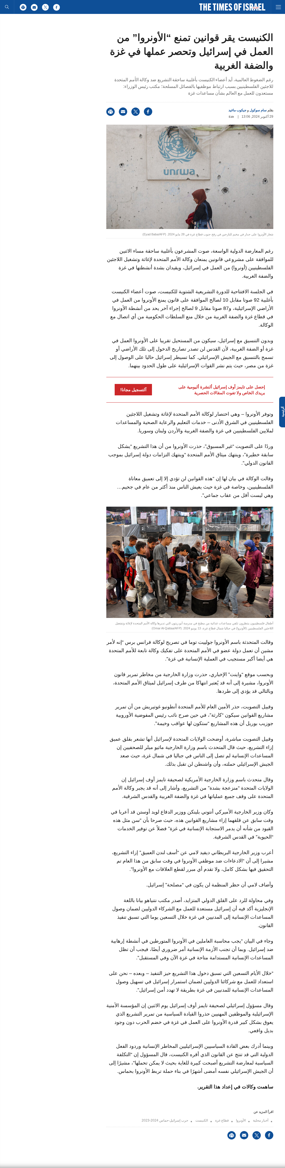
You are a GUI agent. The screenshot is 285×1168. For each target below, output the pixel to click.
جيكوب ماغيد (237, 110)
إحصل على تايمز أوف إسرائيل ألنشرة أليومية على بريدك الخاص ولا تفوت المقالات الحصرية (221, 390)
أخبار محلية (260, 1120)
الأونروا (241, 1120)
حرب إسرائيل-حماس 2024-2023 (165, 1120)
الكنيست (201, 1120)
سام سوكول (258, 110)
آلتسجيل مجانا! (133, 389)
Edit (231, 116)
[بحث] (7, 7)
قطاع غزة (222, 1120)
